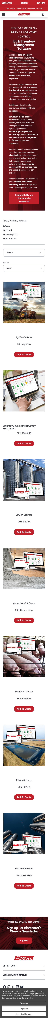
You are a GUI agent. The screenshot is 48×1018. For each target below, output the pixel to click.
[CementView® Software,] (24, 568)
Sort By (6, 263)
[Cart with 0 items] (42, 14)
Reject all (24, 1008)
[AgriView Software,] (24, 302)
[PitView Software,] (24, 745)
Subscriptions (10, 238)
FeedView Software (24, 691)
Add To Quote (24, 354)
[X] (13, 986)
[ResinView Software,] (24, 833)
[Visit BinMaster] (7, 2)
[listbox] (24, 268)
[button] (3, 14)
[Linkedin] (17, 986)
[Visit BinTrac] (41, 2)
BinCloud (7, 230)
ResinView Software (24, 868)
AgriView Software (24, 337)
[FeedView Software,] (24, 657)
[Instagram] (8, 986)
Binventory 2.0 (10, 234)
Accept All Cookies (24, 1014)
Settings (24, 1003)
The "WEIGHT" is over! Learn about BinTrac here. (24, 8)
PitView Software (24, 780)
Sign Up (24, 940)
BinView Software (24, 514)
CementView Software (24, 603)
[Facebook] (4, 986)
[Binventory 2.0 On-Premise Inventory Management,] (24, 391)
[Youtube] (21, 986)
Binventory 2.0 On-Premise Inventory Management (19, 427)
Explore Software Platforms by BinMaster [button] (24, 198)
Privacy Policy (27, 998)
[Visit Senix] (24, 2)
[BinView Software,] (24, 480)
